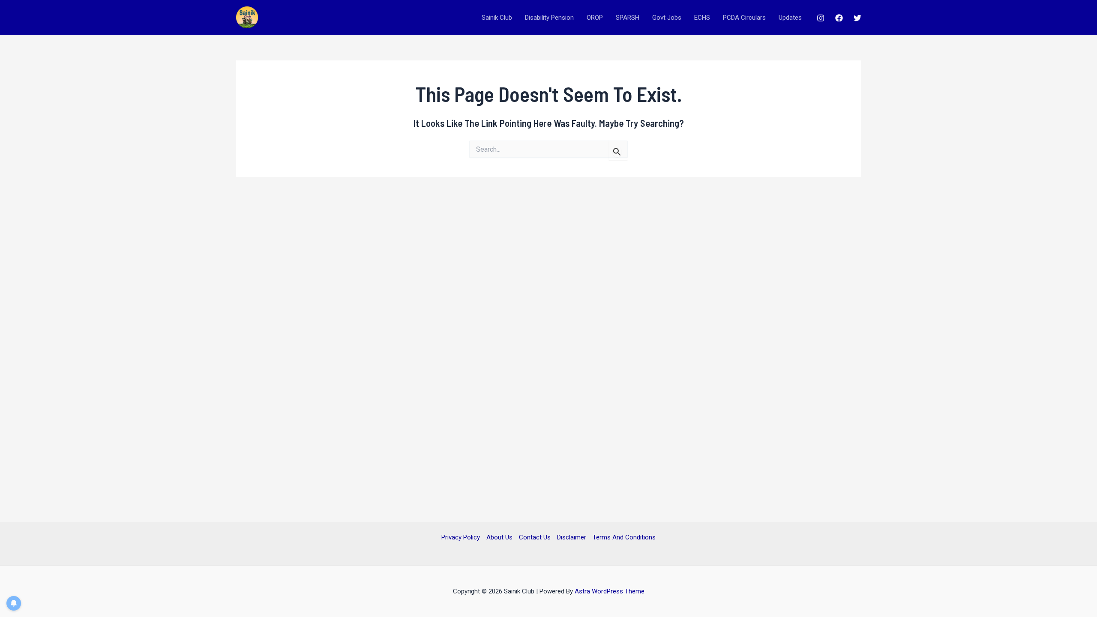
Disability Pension (549, 17)
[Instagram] (820, 18)
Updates (790, 17)
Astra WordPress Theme (609, 591)
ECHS (702, 17)
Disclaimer (571, 537)
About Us (499, 537)
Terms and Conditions (624, 537)
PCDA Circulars (744, 17)
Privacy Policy (460, 537)
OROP (595, 17)
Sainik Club (497, 17)
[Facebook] (839, 18)
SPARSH (627, 17)
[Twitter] (857, 18)
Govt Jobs (666, 17)
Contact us (535, 537)
